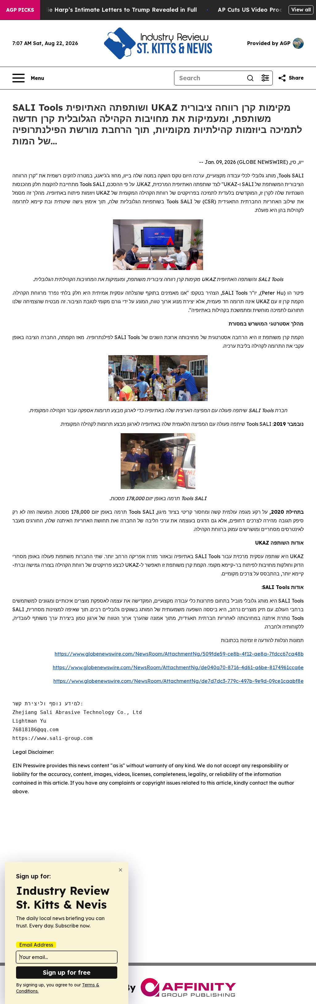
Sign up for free (66, 972)
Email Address (36, 945)
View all (301, 9)
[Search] (250, 78)
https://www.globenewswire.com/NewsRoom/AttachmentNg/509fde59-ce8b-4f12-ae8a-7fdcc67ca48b (179, 654)
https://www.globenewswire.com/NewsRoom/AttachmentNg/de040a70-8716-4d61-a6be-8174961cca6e (178, 667)
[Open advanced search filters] (265, 78)
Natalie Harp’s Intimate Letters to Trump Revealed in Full (114, 9)
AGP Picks (20, 10)
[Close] (120, 870)
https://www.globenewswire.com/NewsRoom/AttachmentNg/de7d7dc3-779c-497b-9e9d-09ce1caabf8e (178, 681)
